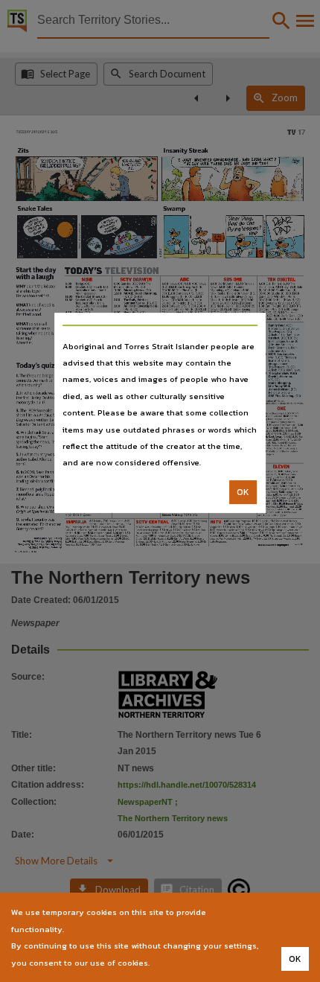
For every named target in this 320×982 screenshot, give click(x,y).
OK (243, 492)
